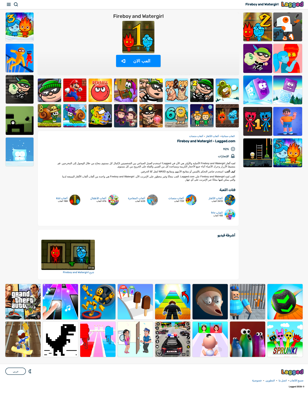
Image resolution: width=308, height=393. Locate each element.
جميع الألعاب (297, 380)
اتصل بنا (283, 380)
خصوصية (257, 380)
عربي (16, 371)
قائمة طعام (8, 4)
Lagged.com (292, 372)
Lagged (292, 4)
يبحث (16, 4)
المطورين (270, 380)
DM (30, 371)
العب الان (141, 60)
